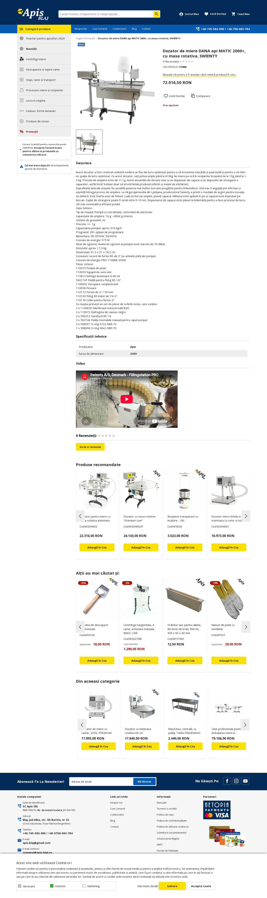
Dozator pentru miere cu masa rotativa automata (95, 518)
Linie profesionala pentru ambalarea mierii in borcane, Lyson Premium (227, 731)
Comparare (203, 96)
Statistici (60, 886)
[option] (115, 88)
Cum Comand (99, 28)
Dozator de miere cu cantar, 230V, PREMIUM (96, 731)
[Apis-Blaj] (32, 14)
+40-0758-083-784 (60, 833)
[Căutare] (156, 14)
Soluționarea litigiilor (168, 838)
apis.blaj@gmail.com (36, 843)
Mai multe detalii (147, 886)
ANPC (160, 844)
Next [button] (246, 516)
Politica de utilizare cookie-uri (173, 826)
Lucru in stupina (35, 100)
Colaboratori (119, 28)
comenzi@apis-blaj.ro (37, 852)
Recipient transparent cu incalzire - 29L (182, 518)
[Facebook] (227, 781)
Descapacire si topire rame (43, 69)
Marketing (93, 886)
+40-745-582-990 (212, 29)
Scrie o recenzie (90, 447)
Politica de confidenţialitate (172, 820)
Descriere (84, 163)
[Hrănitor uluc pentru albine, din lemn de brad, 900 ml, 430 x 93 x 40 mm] (185, 598)
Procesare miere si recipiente (44, 90)
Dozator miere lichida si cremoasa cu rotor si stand (228, 518)
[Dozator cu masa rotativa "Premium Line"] (141, 490)
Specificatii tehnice (91, 336)
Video (80, 363)
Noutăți (31, 49)
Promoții (32, 131)
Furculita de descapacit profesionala (94, 627)
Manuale (162, 802)
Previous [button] (80, 516)
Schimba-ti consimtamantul (171, 832)
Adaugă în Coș (98, 746)
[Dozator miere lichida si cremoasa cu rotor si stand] (229, 490)
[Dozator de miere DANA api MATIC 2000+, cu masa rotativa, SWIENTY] (89, 142)
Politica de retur (165, 814)
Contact (146, 28)
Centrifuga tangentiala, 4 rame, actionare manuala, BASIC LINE (139, 629)
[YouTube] (245, 781)
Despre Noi (81, 28)
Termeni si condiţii (167, 808)
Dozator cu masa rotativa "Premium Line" (139, 518)
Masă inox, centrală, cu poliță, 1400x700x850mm (184, 731)
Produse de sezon (37, 121)
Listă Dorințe (177, 96)
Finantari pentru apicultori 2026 (45, 38)
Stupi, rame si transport (41, 80)
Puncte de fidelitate (167, 850)
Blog (134, 28)
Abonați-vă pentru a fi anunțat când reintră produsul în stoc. (199, 74)
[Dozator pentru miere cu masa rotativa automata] (97, 490)
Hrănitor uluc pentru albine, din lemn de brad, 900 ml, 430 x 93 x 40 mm (184, 629)
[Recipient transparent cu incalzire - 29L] (185, 490)
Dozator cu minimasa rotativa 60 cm (138, 731)
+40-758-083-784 (238, 29)
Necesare (29, 886)
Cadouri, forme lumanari (41, 111)
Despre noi (116, 802)
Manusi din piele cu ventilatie (223, 627)
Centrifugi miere (36, 59)
